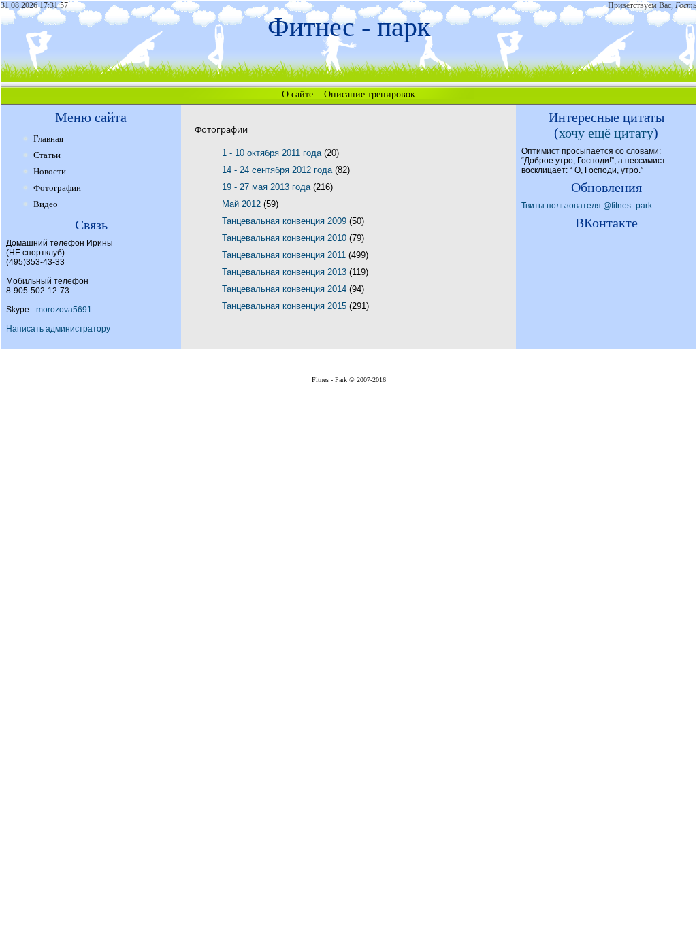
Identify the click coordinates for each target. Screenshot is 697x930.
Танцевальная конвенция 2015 (285, 306)
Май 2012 (242, 204)
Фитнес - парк (349, 27)
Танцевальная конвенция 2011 (285, 255)
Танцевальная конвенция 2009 (285, 221)
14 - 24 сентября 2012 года (278, 170)
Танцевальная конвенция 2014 (285, 289)
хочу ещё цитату (606, 132)
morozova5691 (64, 310)
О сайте (297, 94)
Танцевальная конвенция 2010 (285, 238)
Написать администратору (58, 329)
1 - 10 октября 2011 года (273, 153)
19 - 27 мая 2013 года (267, 187)
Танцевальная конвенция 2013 (285, 272)
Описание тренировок (369, 94)
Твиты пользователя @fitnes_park (586, 205)
